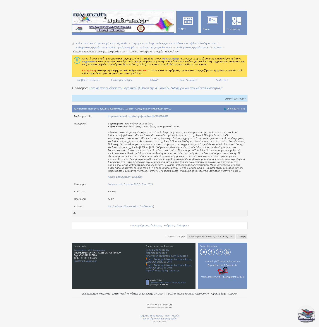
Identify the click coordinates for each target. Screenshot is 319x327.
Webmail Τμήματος (156, 252)
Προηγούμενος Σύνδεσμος (147, 225)
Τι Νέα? (154, 80)
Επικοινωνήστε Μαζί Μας (96, 293)
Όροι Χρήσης (218, 293)
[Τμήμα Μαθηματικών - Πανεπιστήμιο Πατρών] (306, 322)
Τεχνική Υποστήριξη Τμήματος (162, 270)
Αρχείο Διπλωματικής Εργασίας (125, 176)
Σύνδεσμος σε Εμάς (121, 80)
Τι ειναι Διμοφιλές (187, 80)
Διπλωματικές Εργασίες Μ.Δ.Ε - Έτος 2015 (130, 184)
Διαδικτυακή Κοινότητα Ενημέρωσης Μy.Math (137, 293)
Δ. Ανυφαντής (229, 276)
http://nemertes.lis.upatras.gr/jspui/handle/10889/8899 (138, 116)
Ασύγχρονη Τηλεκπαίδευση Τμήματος (167, 255)
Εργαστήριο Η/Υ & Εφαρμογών (89, 249)
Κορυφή (241, 236)
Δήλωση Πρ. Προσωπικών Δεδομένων (188, 293)
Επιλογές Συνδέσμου (235, 98)
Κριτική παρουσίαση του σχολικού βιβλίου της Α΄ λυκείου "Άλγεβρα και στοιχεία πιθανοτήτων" (155, 88)
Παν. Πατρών (172, 315)
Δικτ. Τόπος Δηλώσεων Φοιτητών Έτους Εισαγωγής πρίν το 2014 (169, 260)
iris (109, 206)
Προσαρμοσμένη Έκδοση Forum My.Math (168, 282)
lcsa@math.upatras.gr (85, 260)
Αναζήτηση (222, 80)
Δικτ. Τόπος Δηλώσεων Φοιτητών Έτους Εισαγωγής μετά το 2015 (169, 266)
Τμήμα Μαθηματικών (157, 249)
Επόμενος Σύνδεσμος (175, 225)
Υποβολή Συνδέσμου (88, 80)
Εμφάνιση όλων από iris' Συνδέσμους (132, 206)
